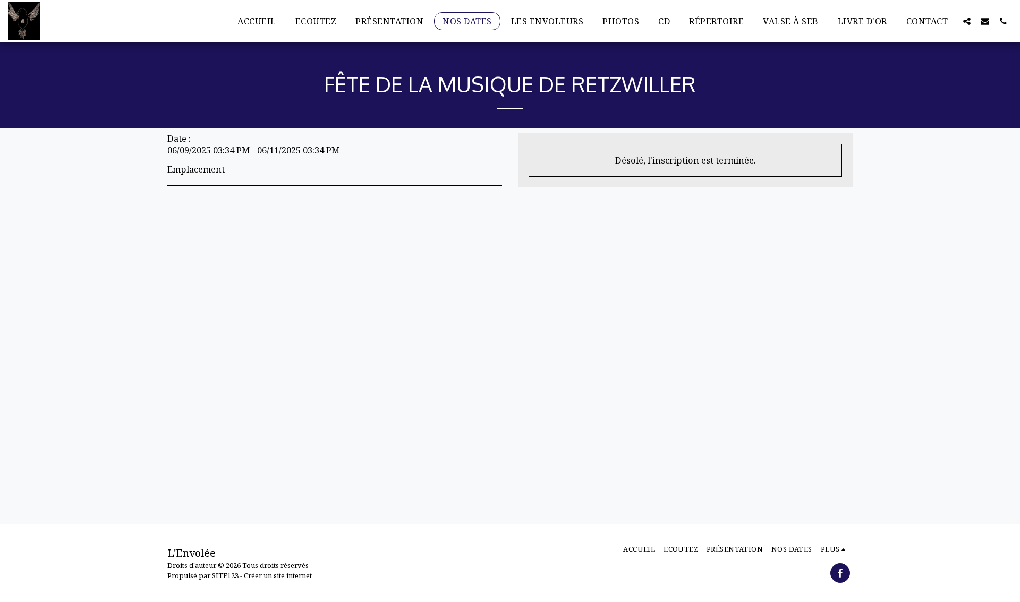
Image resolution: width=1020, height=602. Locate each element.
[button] (966, 20)
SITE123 (225, 575)
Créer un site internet (278, 575)
